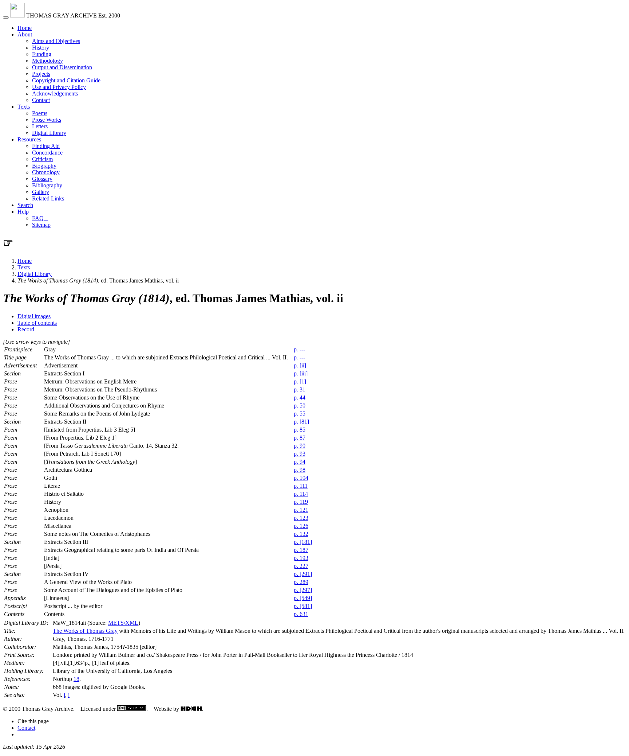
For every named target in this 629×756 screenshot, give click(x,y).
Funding (41, 54)
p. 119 (301, 502)
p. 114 (301, 494)
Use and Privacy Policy (59, 87)
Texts (23, 107)
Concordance (47, 152)
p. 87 (299, 437)
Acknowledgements (55, 93)
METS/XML (123, 623)
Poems (39, 113)
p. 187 (301, 550)
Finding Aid (46, 146)
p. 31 (299, 389)
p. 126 (301, 526)
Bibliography (50, 185)
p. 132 (301, 534)
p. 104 (301, 478)
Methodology (47, 61)
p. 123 (301, 518)
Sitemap (41, 225)
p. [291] (303, 574)
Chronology (46, 172)
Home (24, 28)
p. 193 (301, 558)
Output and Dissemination (62, 67)
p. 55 (299, 413)
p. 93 (299, 454)
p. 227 (301, 566)
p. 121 (301, 510)
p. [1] (300, 381)
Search (25, 205)
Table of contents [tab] (37, 323)
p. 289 (301, 582)
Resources (29, 139)
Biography (44, 166)
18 (76, 679)
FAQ (40, 218)
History (40, 47)
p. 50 (299, 405)
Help (23, 212)
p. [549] (303, 598)
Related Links (48, 198)
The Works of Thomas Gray (85, 631)
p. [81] (301, 421)
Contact (41, 100)
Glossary (42, 179)
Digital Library (49, 133)
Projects (41, 74)
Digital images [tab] (34, 316)
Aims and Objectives (56, 41)
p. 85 (299, 429)
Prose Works (46, 120)
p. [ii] (300, 365)
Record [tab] (25, 329)
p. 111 (301, 486)
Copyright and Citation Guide (66, 80)
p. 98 (299, 470)
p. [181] (303, 542)
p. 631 (301, 614)
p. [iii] (301, 373)
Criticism (42, 159)
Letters (40, 126)
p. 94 (299, 462)
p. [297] (303, 590)
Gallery (40, 192)
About (24, 34)
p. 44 (299, 397)
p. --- (299, 349)
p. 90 (299, 446)
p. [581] (303, 606)
